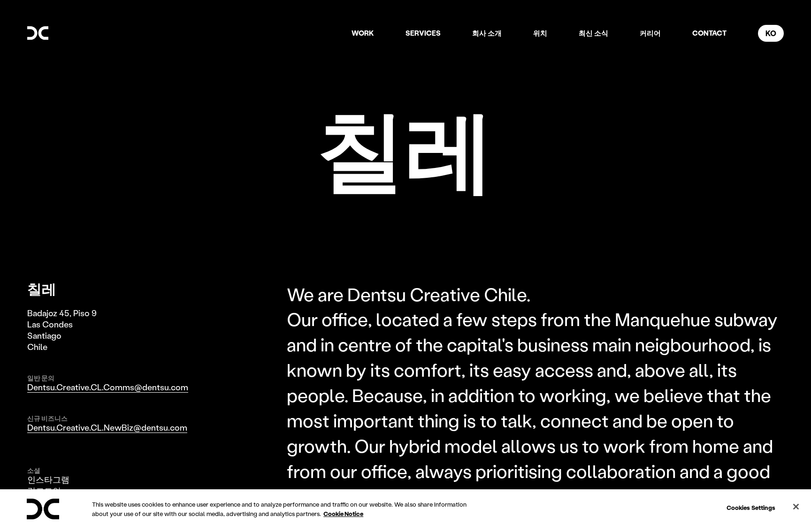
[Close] (796, 506)
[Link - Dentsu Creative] (37, 33)
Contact (709, 33)
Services (423, 33)
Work (363, 33)
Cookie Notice (343, 513)
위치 (540, 33)
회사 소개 (487, 33)
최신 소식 (593, 33)
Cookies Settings (751, 507)
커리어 (650, 33)
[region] (405, 506)
